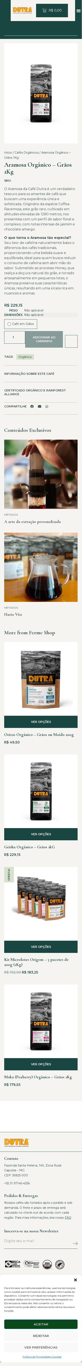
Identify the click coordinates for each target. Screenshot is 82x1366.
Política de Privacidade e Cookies (42, 1356)
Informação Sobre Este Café (29, 374)
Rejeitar (41, 1336)
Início (8, 152)
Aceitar (41, 1324)
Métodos (11, 514)
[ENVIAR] (66, 1244)
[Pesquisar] (70, 29)
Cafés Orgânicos (27, 152)
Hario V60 (13, 614)
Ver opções (41, 722)
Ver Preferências (40, 1347)
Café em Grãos (23, 324)
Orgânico (25, 357)
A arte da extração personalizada (32, 521)
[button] (75, 1280)
